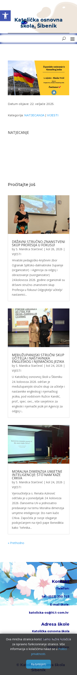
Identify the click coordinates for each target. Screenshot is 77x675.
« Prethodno (16, 543)
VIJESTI (53, 115)
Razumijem (38, 664)
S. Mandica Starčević (29, 249)
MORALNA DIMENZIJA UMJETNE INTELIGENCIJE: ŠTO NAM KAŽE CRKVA (37, 474)
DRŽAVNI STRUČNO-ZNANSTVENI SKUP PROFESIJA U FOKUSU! (38, 243)
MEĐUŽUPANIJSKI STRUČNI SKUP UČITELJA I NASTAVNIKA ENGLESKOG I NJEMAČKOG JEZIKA (38, 358)
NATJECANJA (34, 115)
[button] (5, 15)
